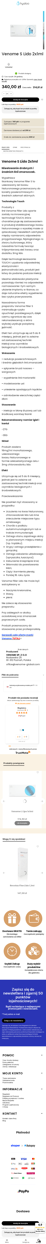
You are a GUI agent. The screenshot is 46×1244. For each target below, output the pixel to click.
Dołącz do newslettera (13, 1021)
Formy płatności (8, 1062)
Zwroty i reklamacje (9, 1067)
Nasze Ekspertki (8, 1100)
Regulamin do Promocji (11, 1096)
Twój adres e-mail (11, 1014)
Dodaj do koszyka (20, 100)
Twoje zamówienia (9, 1078)
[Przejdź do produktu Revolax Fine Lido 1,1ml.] (22, 864)
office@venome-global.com (23, 664)
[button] (20, 109)
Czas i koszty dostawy (10, 1060)
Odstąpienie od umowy (11, 1064)
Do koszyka (22, 823)
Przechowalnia (8, 1082)
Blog (4, 1121)
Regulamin (6, 1094)
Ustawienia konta (9, 1080)
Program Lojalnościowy (11, 1105)
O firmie (5, 1107)
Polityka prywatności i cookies (13, 1098)
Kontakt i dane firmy (9, 1118)
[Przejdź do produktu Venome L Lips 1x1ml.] (22, 790)
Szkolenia (6, 1103)
